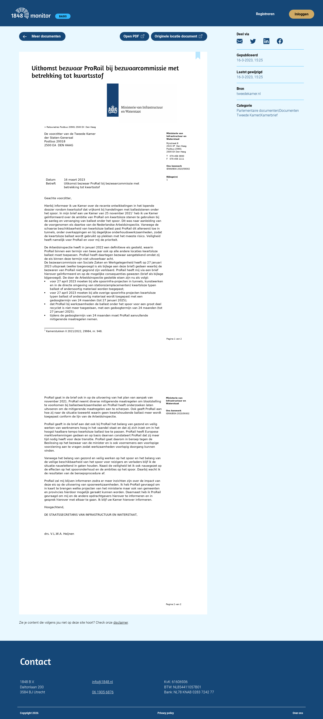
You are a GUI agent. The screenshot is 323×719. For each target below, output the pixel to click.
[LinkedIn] (269, 42)
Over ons (298, 713)
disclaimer (120, 623)
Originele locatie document (177, 36)
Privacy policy (166, 713)
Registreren (265, 14)
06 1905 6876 (103, 692)
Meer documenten (46, 36)
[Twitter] (256, 42)
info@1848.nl (102, 682)
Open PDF (132, 36)
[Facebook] (283, 42)
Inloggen (301, 14)
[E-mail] (243, 42)
